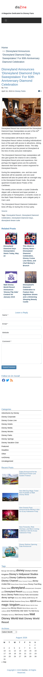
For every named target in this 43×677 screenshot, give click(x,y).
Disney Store (18, 597)
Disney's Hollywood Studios (23, 574)
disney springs (8, 597)
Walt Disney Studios (22, 614)
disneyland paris (29, 588)
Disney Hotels (7, 424)
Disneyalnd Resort (13, 215)
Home (5, 47)
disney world (26, 598)
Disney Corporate (9, 417)
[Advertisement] (21, 33)
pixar (8, 611)
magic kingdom (11, 604)
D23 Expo (13, 571)
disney (20, 570)
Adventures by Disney (10, 413)
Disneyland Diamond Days (22, 218)
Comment (6, 341)
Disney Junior (6, 588)
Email (5, 324)
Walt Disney (11, 614)
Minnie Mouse (26, 608)
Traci (6, 88)
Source (4, 211)
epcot (33, 601)
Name (5, 315)
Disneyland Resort (13, 591)
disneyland (18, 587)
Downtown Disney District (22, 601)
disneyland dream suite (11, 220)
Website (5, 333)
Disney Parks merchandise (28, 595)
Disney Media (7, 428)
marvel (22, 605)
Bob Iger (4, 571)
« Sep (4, 662)
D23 (8, 571)
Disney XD (34, 598)
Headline (5, 450)
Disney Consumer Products (25, 581)
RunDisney (15, 611)
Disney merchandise (28, 591)
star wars (24, 611)
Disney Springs (8, 439)
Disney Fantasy (23, 584)
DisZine (25, 670)
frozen (39, 601)
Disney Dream (15, 584)
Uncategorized (7, 461)
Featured (5, 446)
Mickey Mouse (16, 608)
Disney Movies (7, 432)
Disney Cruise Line (9, 420)
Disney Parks (7, 435)
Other (4, 454)
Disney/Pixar (5, 578)
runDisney (6, 457)
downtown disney (8, 601)
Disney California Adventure (22, 577)
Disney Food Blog (34, 584)
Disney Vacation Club (10, 443)
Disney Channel (10, 581)
